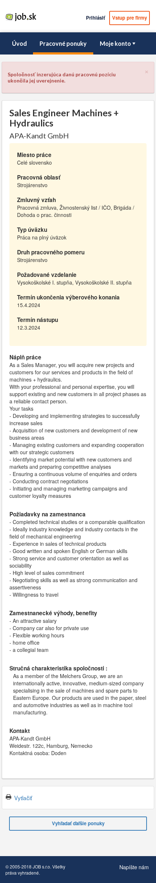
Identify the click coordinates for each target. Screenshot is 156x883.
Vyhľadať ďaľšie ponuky (78, 823)
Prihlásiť (95, 17)
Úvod (19, 43)
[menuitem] (19, 43)
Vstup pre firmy (129, 17)
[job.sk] (20, 21)
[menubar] (78, 43)
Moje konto (115, 43)
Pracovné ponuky (63, 43)
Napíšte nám (134, 867)
